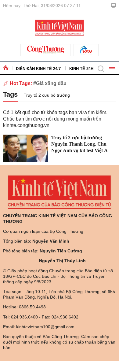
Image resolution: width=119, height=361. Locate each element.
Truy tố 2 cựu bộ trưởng (47, 95)
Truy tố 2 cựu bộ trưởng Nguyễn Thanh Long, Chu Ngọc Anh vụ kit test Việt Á (79, 144)
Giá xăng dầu (51, 83)
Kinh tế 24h (81, 68)
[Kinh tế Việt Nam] (59, 27)
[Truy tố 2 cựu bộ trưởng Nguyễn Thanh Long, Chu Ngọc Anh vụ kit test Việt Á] (25, 148)
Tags (10, 94)
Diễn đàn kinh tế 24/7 (38, 68)
